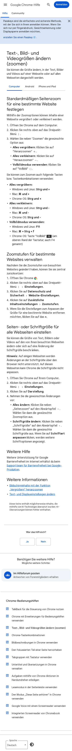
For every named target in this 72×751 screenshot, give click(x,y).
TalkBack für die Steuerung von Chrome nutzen (38, 609)
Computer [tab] (14, 86)
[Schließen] (69, 22)
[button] (5, 5)
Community (18, 13)
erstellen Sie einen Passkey (18, 37)
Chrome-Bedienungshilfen (22, 601)
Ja (27, 541)
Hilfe (5, 13)
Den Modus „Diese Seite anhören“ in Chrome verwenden (36, 696)
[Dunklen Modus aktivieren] (32, 744)
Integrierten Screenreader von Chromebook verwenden (36, 715)
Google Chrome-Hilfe (25, 5)
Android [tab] (29, 86)
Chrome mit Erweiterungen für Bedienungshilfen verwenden (38, 618)
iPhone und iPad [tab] (47, 86)
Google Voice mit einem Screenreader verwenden (39, 705)
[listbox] (17, 744)
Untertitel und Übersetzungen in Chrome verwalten (34, 666)
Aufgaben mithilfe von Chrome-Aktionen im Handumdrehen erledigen (35, 677)
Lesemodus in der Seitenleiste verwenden (34, 687)
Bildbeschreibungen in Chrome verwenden (35, 642)
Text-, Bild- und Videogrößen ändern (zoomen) (39, 627)
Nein (43, 541)
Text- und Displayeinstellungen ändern (32, 494)
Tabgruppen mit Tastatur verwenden (32, 657)
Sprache (13, 740)
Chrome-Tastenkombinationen (28, 635)
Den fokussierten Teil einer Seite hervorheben (37, 649)
